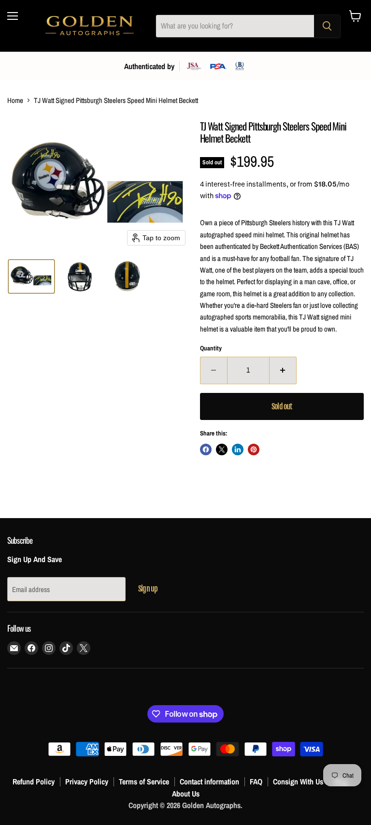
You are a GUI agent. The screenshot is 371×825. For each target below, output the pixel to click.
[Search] (327, 26)
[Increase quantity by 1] (283, 370)
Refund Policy (34, 781)
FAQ (256, 781)
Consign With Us (298, 781)
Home (15, 100)
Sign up (147, 588)
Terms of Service (144, 781)
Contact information (209, 781)
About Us (186, 793)
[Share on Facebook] (206, 449)
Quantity (211, 348)
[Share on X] (222, 449)
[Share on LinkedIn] (237, 449)
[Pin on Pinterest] (253, 449)
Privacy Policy (86, 781)
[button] (31, 276)
